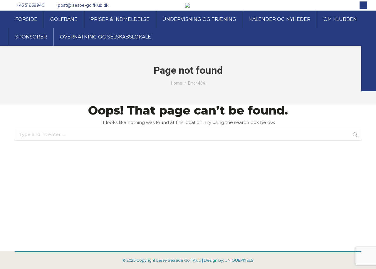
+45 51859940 (30, 5)
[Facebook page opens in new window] (363, 5)
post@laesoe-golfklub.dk (83, 5)
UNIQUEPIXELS (239, 260)
